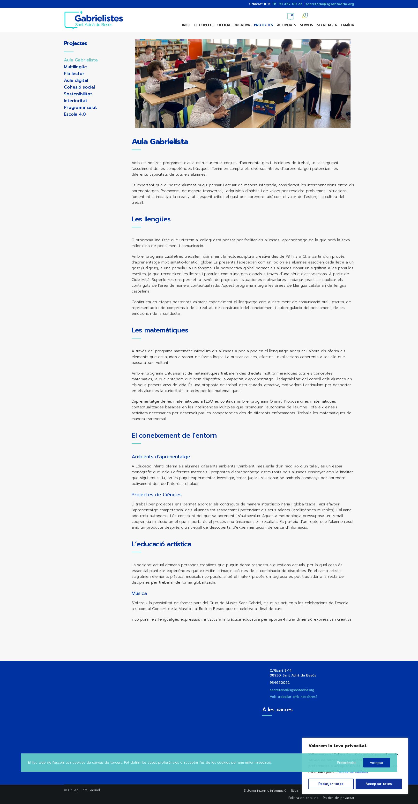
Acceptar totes (379, 783)
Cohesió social (79, 87)
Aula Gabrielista (81, 60)
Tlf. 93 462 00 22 (287, 4)
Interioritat (75, 100)
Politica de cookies (303, 798)
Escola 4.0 (75, 114)
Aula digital (76, 80)
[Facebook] (332, 14)
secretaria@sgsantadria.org (330, 4)
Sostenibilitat (78, 93)
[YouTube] (349, 14)
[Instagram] (341, 14)
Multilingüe (75, 66)
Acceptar (376, 763)
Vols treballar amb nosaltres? (294, 696)
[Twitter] (323, 14)
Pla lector (74, 73)
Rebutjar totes (330, 783)
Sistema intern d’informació (265, 790)
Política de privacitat (338, 798)
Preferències (346, 763)
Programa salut (80, 107)
